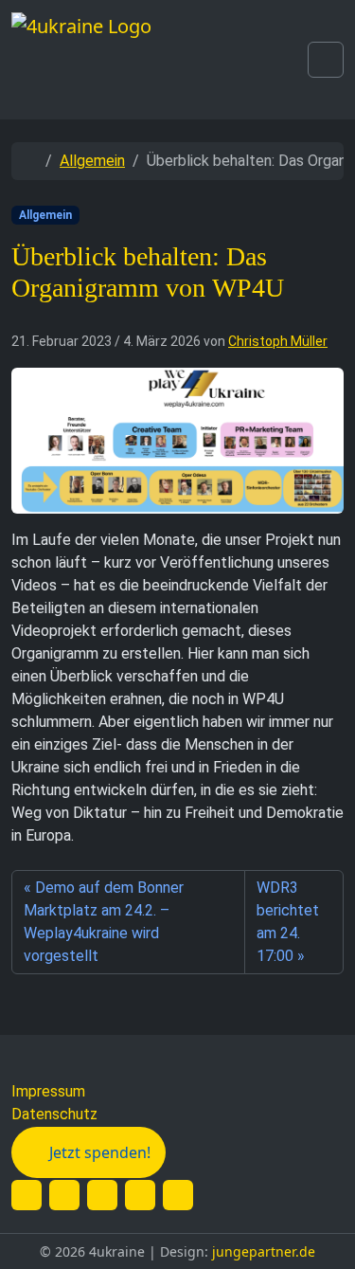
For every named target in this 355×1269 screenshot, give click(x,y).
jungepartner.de (263, 1251)
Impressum (48, 1091)
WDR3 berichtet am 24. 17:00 (288, 922)
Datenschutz (54, 1114)
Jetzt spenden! (100, 1152)
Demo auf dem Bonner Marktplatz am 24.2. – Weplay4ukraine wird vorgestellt (104, 922)
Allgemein (92, 161)
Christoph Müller (278, 341)
